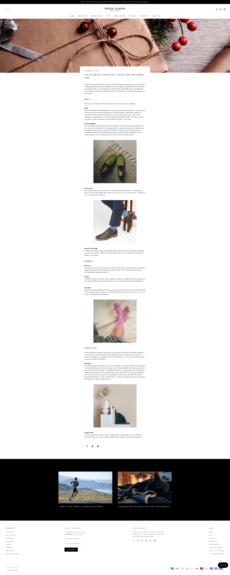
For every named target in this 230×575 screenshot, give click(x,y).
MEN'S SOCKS (82, 16)
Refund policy (10, 551)
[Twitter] (137, 540)
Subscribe (71, 549)
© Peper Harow (12, 567)
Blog (210, 535)
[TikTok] (150, 540)
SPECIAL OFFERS (119, 16)
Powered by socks (12, 570)
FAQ (210, 532)
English (7, 9)
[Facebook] (133, 540)
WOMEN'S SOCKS (96, 16)
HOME (72, 16)
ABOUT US (156, 16)
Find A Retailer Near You (216, 554)
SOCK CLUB (133, 16)
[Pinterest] (146, 540)
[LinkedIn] (154, 540)
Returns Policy (10, 541)
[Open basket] (225, 9)
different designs (122, 193)
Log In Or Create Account (216, 551)
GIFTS (108, 16)
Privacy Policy (10, 532)
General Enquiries (214, 544)
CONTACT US (144, 16)
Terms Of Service (11, 535)
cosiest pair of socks (139, 292)
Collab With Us (213, 541)
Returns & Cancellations (12, 554)
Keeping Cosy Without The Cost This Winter (144, 507)
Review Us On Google (215, 547)
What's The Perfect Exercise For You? (81, 507)
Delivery (8, 544)
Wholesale (9, 547)
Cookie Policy (10, 538)
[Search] (221, 9)
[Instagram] (141, 540)
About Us (211, 538)
